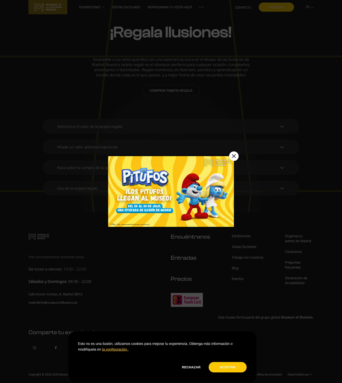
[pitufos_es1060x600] (171, 191)
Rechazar (191, 367)
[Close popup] (234, 156)
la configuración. (115, 349)
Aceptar (228, 367)
